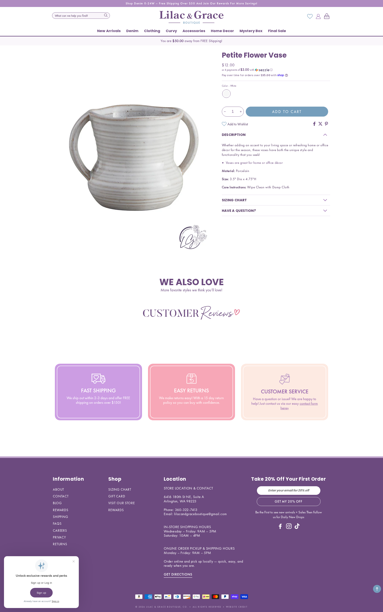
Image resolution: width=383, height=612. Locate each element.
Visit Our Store (121, 503)
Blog (57, 503)
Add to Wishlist (237, 124)
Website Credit (237, 606)
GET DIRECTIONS (178, 574)
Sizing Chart (119, 489)
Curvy (171, 30)
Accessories (194, 30)
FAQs (57, 523)
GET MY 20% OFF (288, 501)
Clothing (152, 30)
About (58, 489)
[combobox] (81, 15)
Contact (61, 496)
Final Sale (277, 30)
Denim (132, 30)
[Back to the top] (377, 589)
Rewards (60, 510)
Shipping (60, 517)
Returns (60, 544)
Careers (60, 530)
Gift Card (116, 496)
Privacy (59, 537)
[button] (327, 16)
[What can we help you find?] (106, 15)
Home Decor (222, 30)
